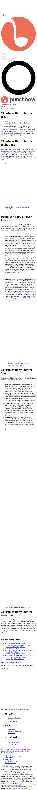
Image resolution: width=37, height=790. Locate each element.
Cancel (3, 57)
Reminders (11, 733)
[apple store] (7, 706)
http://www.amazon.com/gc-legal (11, 785)
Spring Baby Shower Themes (15, 659)
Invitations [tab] (4, 59)
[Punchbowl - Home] (18, 103)
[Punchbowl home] (18, 51)
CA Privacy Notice (10, 763)
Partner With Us (13, 721)
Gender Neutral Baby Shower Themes (18, 645)
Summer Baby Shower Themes (15, 654)
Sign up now (4, 668)
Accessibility (12, 744)
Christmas (15, 123)
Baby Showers (24, 123)
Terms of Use (9, 757)
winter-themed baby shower (17, 129)
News (10, 719)
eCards (13, 104)
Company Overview (14, 718)
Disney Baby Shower (12, 648)
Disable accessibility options (21, 749)
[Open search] (5, 15)
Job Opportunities (13, 742)
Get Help (11, 741)
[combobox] (11, 55)
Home (6, 121)
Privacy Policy (9, 759)
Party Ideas (11, 729)
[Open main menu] (2, 15)
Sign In (3, 53)
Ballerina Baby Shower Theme (15, 643)
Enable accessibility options (20, 751)
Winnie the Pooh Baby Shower (15, 647)
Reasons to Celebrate (14, 731)
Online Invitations (6, 104)
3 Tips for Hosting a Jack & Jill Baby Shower (20, 650)
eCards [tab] (11, 59)
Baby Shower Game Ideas (14, 655)
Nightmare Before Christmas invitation (24, 296)
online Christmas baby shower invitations (17, 150)
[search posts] (1, 108)
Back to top (4, 753)
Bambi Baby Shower (12, 652)
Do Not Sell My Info (11, 761)
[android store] (20, 706)
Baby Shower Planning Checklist (16, 657)
